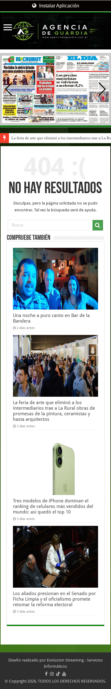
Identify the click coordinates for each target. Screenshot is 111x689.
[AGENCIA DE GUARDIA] (55, 31)
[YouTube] (64, 674)
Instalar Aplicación (58, 5)
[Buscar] (97, 225)
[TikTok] (58, 674)
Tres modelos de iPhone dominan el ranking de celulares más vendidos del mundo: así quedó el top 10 (53, 506)
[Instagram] (51, 674)
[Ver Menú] (8, 28)
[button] (102, 89)
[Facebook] (46, 674)
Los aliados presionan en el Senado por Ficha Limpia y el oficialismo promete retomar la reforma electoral (54, 599)
